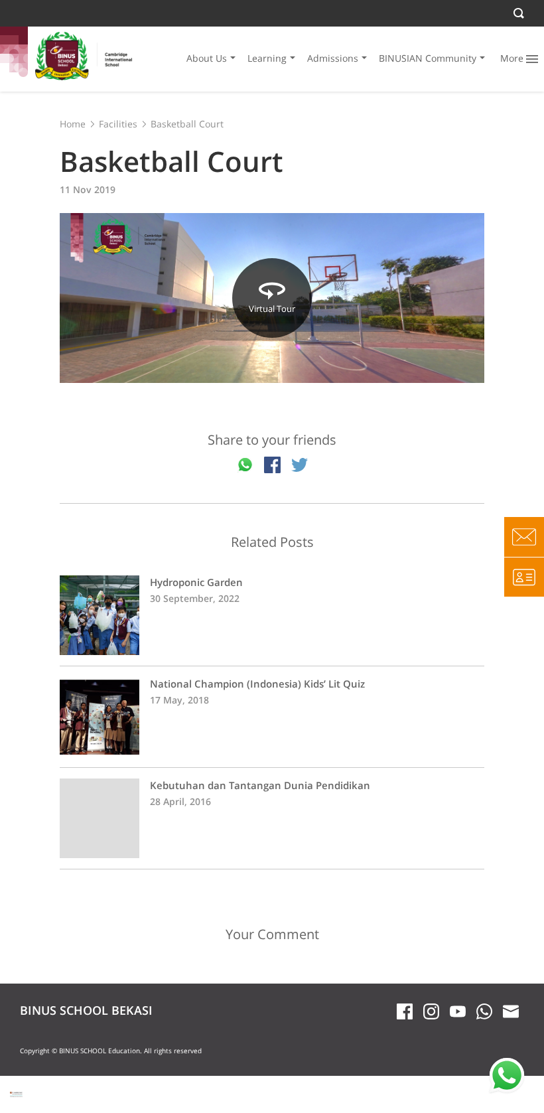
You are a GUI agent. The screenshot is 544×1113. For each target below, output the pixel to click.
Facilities (118, 123)
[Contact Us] (524, 537)
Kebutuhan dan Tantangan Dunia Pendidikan (272, 818)
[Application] (524, 577)
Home (73, 123)
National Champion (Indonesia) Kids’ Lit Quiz (272, 716)
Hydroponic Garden (272, 615)
